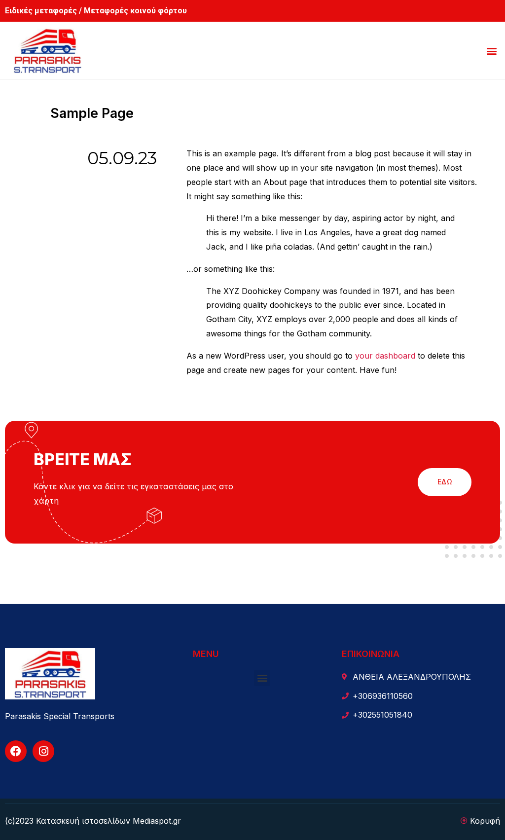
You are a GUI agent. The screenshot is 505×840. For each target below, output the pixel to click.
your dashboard (385, 356)
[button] (492, 50)
